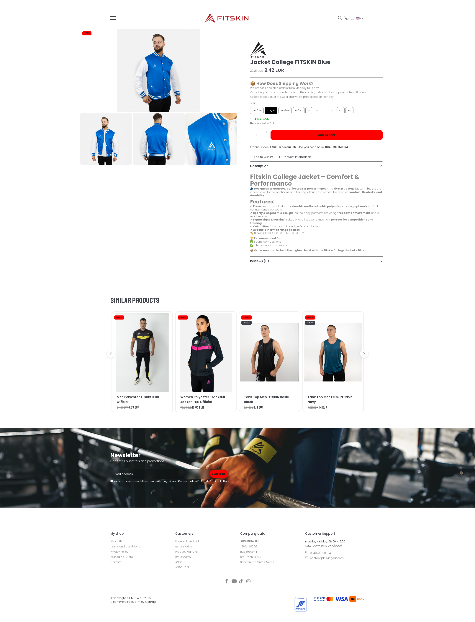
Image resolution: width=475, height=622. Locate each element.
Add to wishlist (263, 157)
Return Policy (183, 546)
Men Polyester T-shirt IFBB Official (138, 399)
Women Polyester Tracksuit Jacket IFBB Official (202, 399)
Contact (115, 562)
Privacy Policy (119, 552)
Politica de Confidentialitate (213, 481)
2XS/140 (257, 110)
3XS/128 (285, 110)
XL (332, 110)
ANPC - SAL (182, 567)
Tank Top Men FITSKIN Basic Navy (330, 399)
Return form (183, 557)
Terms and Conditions (125, 546)
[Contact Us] (346, 18)
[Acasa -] (226, 18)
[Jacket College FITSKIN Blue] (159, 70)
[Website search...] (340, 18)
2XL (341, 110)
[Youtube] (234, 581)
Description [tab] (259, 166)
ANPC (178, 562)
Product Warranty (187, 552)
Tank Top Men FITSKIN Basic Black (266, 399)
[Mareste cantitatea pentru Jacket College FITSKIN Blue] (266, 132)
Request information (296, 157)
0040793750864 (320, 553)
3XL (349, 110)
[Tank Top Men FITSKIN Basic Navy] (333, 352)
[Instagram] (248, 581)
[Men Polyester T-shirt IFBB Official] (142, 352)
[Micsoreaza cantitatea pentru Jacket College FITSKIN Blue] (266, 138)
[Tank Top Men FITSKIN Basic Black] (269, 352)
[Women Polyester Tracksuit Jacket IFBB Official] (206, 352)
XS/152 (298, 110)
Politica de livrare (121, 557)
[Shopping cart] (352, 18)
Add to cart (326, 135)
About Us (116, 541)
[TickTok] (241, 581)
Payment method (187, 541)
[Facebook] (226, 581)
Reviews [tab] (259, 261)
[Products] (113, 19)
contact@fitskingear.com (326, 558)
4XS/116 (271, 110)
